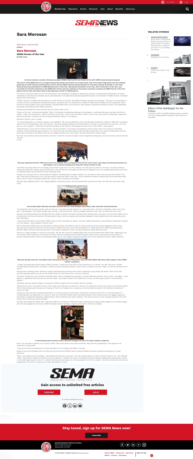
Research (93, 9)
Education (73, 9)
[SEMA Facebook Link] (122, 445)
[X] (69, 405)
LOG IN (96, 392)
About (110, 9)
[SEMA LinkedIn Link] (133, 445)
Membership (60, 9)
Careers (114, 455)
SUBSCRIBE (49, 392)
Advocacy (130, 9)
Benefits (119, 9)
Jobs (102, 9)
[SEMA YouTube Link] (139, 445)
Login (187, 2)
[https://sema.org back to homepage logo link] (188, 9)
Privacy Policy (83, 453)
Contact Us (120, 453)
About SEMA (109, 453)
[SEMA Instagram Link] (144, 445)
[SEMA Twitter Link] (128, 445)
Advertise (129, 453)
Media (107, 455)
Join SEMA (170, 2)
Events (83, 9)
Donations (123, 455)
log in (81, 399)
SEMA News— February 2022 (27, 44)
